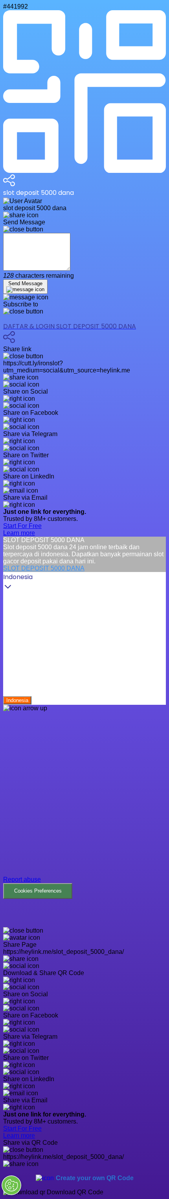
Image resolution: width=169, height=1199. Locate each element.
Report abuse (22, 879)
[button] (84, 805)
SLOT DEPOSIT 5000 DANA (43, 568)
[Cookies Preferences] (11, 1185)
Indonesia (17, 700)
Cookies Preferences (38, 891)
